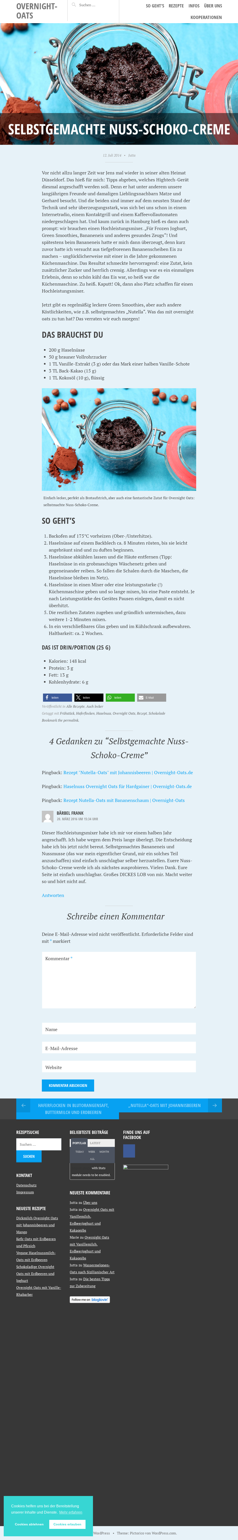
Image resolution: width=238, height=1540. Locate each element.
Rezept (142, 713)
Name (51, 1029)
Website (53, 1067)
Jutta (132, 155)
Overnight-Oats (36, 10)
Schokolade (157, 713)
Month (104, 1151)
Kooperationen (206, 17)
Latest (95, 1143)
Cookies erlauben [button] (67, 1524)
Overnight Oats (124, 713)
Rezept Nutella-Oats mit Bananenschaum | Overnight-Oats (124, 800)
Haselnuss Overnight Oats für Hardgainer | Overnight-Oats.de (127, 786)
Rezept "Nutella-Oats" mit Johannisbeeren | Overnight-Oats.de (128, 772)
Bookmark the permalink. (60, 720)
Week (91, 1151)
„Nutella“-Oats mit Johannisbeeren (164, 1105)
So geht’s (155, 6)
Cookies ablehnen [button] (29, 1524)
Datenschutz (26, 1185)
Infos (193, 6)
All (92, 1159)
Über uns (213, 6)
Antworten (53, 895)
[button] (57, 698)
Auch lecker (94, 706)
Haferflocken (85, 713)
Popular (79, 1143)
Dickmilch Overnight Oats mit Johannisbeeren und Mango (37, 1225)
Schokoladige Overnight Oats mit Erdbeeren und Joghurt (35, 1273)
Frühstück (67, 713)
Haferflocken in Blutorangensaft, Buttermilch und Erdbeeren (73, 1108)
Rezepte (176, 6)
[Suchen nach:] (95, 5)
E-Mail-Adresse (61, 1048)
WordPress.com (164, 1533)
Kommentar (59, 958)
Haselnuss (103, 713)
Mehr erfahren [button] (70, 1512)
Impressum (25, 1192)
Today (80, 1151)
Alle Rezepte (75, 706)
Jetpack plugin (81, 1168)
